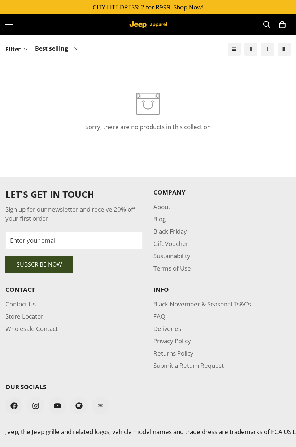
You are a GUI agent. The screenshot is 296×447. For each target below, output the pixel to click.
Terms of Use (172, 268)
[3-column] (267, 49)
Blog (159, 219)
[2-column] (250, 49)
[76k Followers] (14, 405)
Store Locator (24, 316)
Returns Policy (173, 353)
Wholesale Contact (31, 328)
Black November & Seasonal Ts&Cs (202, 304)
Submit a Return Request (188, 365)
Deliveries (167, 328)
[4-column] (284, 49)
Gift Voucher (170, 243)
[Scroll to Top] (282, 407)
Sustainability (171, 256)
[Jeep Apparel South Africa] (148, 24)
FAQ (159, 316)
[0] (282, 24)
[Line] (100, 405)
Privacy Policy (172, 341)
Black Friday (170, 231)
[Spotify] (79, 405)
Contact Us (20, 304)
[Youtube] (57, 405)
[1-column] (234, 49)
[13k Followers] (35, 405)
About (161, 207)
